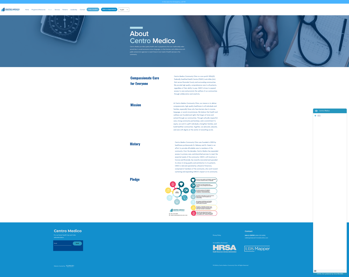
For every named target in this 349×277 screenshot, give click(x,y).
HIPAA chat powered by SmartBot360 (330, 274)
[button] (57, 9)
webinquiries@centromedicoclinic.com (256, 238)
